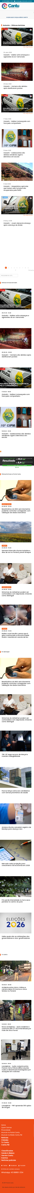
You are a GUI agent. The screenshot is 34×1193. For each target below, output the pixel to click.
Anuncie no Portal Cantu (10, 1133)
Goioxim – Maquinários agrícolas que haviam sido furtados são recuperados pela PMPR (15, 188)
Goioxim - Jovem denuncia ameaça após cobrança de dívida (17, 224)
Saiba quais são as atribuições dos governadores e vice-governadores (16, 937)
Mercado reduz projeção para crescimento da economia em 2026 (16, 864)
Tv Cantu (5, 1142)
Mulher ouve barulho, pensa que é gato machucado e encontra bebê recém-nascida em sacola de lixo (15, 635)
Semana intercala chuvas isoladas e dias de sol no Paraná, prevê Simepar (16, 551)
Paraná (4, 545)
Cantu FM (5, 1145)
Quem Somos (6, 1128)
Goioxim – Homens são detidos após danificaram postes (15, 87)
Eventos (4, 1158)
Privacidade (5, 1130)
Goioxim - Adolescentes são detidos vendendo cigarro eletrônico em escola (14, 155)
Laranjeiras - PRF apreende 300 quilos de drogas (16, 1106)
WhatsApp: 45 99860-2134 (12, 1172)
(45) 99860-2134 (8, 1)
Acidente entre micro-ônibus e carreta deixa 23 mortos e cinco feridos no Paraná (14, 989)
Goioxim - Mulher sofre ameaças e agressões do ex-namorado (16, 56)
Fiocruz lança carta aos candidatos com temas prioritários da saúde (16, 792)
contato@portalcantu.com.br (23, 1)
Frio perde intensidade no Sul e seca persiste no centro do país (16, 901)
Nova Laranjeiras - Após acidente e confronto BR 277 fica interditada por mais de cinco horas (16, 1028)
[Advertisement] (17, 248)
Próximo (30, 270)
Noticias (4, 1138)
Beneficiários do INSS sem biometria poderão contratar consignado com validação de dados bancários (16, 511)
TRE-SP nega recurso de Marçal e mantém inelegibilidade (15, 755)
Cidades (4, 1140)
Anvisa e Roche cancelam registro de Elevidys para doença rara (16, 828)
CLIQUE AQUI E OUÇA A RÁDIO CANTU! (17, 17)
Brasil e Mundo (6, 504)
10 (15, 270)
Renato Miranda (20, 1187)
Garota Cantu (7, 1156)
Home (3, 1125)
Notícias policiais (8, 1160)
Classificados (7, 1151)
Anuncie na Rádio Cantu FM (11, 1135)
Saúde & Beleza (6, 587)
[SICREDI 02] (17, 462)
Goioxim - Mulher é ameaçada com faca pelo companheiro (16, 122)
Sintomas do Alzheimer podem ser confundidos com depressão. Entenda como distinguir (17, 594)
